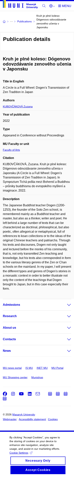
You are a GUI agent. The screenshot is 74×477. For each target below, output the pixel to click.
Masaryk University (23, 414)
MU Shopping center (15, 377)
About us (9, 327)
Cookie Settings (18, 452)
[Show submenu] (65, 304)
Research (10, 316)
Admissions (11, 304)
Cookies (53, 419)
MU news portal (12, 367)
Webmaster (10, 419)
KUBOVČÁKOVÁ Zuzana (18, 106)
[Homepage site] (20, 5)
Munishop (37, 377)
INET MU (42, 367)
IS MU (29, 367)
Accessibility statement (32, 419)
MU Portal (57, 367)
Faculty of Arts (11, 149)
